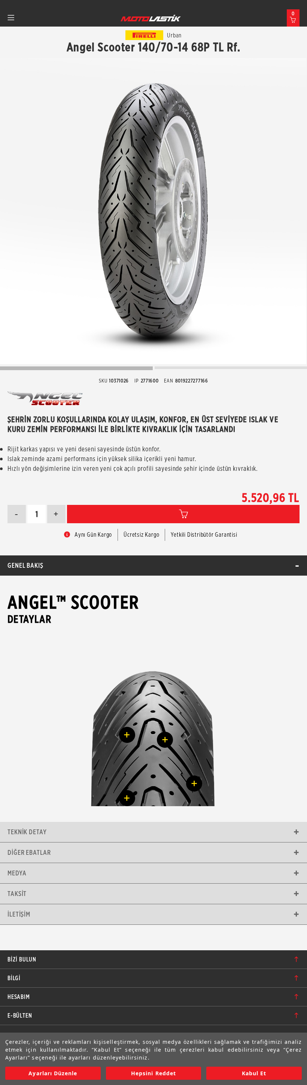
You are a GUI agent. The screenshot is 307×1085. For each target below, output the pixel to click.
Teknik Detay (27, 832)
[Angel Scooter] (153, 211)
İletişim (18, 914)
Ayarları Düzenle (52, 1073)
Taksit (17, 893)
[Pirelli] (144, 35)
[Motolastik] (151, 18)
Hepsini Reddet (153, 1073)
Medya (17, 873)
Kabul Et (254, 1073)
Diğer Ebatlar (29, 852)
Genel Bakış (25, 565)
